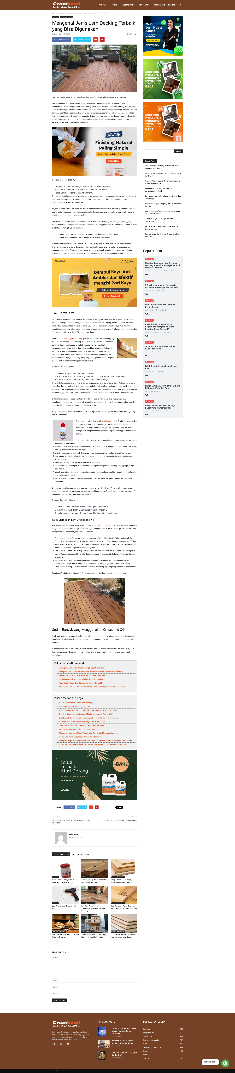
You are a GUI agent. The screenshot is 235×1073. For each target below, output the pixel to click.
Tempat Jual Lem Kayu (152, 1047)
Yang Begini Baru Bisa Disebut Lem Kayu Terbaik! (80, 683)
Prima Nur (57, 34)
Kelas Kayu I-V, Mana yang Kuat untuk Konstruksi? (159, 220)
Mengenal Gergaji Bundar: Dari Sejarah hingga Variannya (81, 510)
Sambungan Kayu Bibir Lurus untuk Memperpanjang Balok (158, 190)
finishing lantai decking (73, 338)
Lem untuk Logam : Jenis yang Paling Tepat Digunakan (82, 675)
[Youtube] (67, 1044)
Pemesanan (159, 5)
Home (54, 13)
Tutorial (146, 1058)
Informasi (62, 13)
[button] (180, 5)
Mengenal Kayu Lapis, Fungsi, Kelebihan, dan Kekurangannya (83, 186)
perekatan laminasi (109, 421)
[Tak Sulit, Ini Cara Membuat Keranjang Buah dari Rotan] (104, 1044)
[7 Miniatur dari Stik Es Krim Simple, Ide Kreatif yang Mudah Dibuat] (94, 923)
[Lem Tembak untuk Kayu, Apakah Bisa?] (65, 895)
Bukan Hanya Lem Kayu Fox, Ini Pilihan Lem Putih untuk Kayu (163, 174)
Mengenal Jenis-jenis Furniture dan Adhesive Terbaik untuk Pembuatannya (91, 672)
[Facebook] (54, 1044)
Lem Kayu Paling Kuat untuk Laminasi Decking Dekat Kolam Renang (88, 718)
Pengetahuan (127, 5)
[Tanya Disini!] (225, 1063)
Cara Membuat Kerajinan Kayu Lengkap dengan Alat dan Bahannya (124, 1030)
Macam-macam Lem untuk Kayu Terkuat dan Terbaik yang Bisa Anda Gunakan (92, 687)
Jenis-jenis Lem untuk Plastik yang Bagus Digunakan (81, 668)
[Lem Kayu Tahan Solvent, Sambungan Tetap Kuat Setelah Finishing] (94, 895)
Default (146, 1044)
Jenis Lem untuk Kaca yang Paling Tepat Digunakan (81, 679)
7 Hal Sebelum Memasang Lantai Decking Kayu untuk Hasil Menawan (88, 710)
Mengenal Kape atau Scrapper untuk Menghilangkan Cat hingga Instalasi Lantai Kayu (95, 741)
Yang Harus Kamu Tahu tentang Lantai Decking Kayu (81, 725)
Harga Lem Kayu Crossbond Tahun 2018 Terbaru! (80, 737)
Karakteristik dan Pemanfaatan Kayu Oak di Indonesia (82, 722)
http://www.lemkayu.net (76, 838)
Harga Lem (147, 1051)
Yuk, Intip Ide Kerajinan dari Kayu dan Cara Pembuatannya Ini (83, 380)
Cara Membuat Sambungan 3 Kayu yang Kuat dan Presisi (162, 235)
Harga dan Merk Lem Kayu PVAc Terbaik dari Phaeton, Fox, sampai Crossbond (92, 744)
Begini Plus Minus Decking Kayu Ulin (75, 706)
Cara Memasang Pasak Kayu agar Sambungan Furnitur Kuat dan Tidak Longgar (124, 908)
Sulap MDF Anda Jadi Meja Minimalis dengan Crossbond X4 (82, 507)
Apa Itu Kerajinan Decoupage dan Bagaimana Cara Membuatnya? (162, 212)
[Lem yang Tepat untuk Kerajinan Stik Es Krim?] (102, 1055)
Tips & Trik (147, 1036)
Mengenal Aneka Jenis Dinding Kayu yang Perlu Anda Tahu (71, 821)
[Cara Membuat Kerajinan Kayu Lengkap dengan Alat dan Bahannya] (102, 1031)
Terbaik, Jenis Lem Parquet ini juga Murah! (120, 820)
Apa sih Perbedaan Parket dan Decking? (76, 703)
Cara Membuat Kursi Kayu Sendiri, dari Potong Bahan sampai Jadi (162, 167)
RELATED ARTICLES (61, 854)
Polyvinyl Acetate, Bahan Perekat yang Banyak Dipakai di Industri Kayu (163, 182)
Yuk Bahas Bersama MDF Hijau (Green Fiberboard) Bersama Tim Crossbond (90, 376)
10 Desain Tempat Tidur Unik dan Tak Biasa (74, 373)
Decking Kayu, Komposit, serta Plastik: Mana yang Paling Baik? (86, 714)
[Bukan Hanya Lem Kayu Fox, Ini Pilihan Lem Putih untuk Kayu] (65, 868)
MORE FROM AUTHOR (80, 854)
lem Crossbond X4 (99, 525)
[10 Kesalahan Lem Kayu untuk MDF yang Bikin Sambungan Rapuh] (124, 923)
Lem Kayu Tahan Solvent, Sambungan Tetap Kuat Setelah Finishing (93, 908)
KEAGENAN (143, 5)
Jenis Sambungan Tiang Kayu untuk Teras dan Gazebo (163, 205)
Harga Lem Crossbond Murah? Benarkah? (74, 193)
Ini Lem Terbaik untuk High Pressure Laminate (79, 729)
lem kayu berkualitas (66, 17)
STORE (114, 5)
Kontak (171, 5)
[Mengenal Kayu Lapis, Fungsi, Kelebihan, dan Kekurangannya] (124, 868)
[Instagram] (61, 1044)
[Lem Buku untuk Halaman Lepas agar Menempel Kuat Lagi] (65, 923)
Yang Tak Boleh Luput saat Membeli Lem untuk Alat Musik (81, 189)
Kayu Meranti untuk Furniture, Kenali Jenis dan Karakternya (163, 197)
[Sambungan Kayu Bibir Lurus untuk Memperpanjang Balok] (94, 868)
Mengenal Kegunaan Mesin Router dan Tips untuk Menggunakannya (88, 733)
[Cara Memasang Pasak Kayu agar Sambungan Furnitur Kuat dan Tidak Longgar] (124, 895)
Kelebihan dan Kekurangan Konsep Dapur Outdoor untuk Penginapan (86, 513)
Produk (102, 5)
